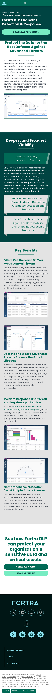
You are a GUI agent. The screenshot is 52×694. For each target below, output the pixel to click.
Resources (14, 12)
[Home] (4, 3)
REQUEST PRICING (26, 573)
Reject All (15, 691)
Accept (6, 691)
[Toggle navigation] (47, 3)
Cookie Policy (11, 676)
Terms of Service (27, 676)
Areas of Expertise (15, 650)
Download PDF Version (26, 32)
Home (4, 12)
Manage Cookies (28, 691)
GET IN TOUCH (13, 663)
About (10, 657)
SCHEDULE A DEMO (26, 566)
